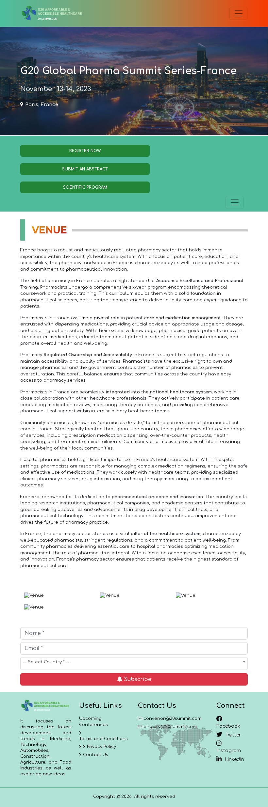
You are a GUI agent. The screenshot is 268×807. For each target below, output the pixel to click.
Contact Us (95, 754)
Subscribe (136, 679)
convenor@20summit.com (172, 718)
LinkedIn (234, 759)
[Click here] (51, 13)
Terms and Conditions (103, 738)
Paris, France (41, 104)
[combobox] (134, 663)
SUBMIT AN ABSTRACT (85, 169)
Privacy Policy (101, 746)
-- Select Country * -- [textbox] (46, 662)
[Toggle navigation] (238, 13)
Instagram (228, 750)
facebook (228, 726)
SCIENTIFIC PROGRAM (85, 187)
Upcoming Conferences (93, 721)
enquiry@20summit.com (170, 726)
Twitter (233, 735)
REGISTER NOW (85, 151)
